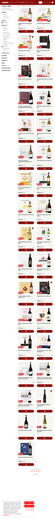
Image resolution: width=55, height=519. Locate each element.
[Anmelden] (52, 2)
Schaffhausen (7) (6, 37)
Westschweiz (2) (6, 48)
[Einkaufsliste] (44, 2)
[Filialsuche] (50, 2)
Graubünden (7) (6, 32)
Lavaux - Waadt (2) (7, 34)
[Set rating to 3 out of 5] (20, 28)
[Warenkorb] (47, 2)
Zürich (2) (5, 50)
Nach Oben (35, 474)
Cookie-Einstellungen (30, 509)
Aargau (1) (5, 27)
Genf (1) (4, 30)
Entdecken (17, 2)
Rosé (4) (5, 14)
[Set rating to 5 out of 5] (22, 28)
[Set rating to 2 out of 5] (19, 28)
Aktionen (12, 2)
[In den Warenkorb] (26, 31)
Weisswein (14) (6, 17)
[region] (18, 508)
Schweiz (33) (5, 22)
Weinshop (22, 2)
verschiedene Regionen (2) (8, 43)
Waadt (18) (5, 44)
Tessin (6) (5, 39)
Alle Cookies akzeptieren (30, 502)
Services (31, 2)
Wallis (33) (5, 46)
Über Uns (27, 2)
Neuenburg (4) (6, 36)
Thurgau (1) (5, 41)
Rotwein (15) (5, 16)
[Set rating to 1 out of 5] (18, 28)
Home (18, 6)
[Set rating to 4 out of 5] (21, 28)
